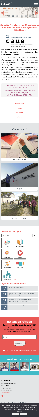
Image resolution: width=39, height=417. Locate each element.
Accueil (3, 402)
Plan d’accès (15, 402)
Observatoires (7, 267)
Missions (19, 108)
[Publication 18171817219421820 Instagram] (4, 366)
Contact (8, 402)
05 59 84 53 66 (6, 393)
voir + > (16, 279)
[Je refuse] (37, 410)
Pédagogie (7, 279)
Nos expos (20, 267)
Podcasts (7, 257)
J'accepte (15, 414)
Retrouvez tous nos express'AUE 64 (23, 350)
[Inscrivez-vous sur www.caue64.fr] (14, 366)
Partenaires (19, 112)
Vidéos (20, 257)
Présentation (19, 103)
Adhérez (19, 117)
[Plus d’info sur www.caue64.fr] (24, 366)
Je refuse (23, 414)
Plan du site (23, 402)
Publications (20, 246)
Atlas (7, 246)
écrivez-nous (8, 396)
